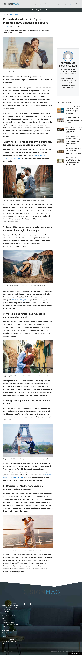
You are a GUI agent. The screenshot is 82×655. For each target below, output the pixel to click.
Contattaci (9, 632)
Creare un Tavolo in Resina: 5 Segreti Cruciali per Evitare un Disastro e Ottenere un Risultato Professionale (73, 110)
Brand (64, 4)
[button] (76, 4)
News (71, 4)
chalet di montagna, (19, 300)
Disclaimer (76, 652)
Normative (55, 4)
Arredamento (36, 4)
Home (5, 14)
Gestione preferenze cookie (75, 653)
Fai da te (46, 4)
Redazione (55, 652)
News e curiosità (13, 14)
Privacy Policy (65, 652)
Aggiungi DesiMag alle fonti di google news (41, 10)
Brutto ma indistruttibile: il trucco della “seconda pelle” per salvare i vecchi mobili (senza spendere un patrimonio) (73, 129)
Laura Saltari (6, 26)
